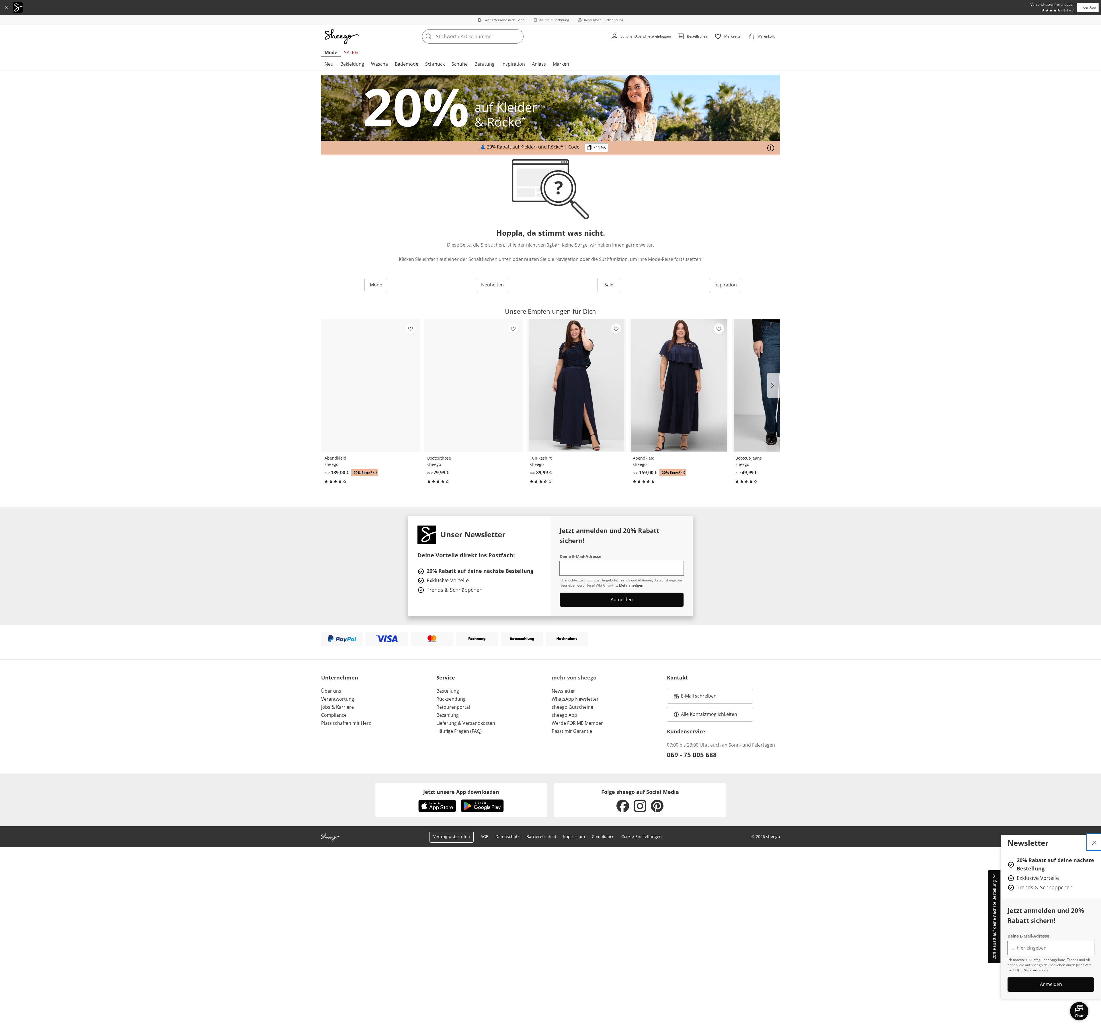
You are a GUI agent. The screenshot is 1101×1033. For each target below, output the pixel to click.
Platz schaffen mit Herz (346, 723)
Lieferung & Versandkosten (465, 723)
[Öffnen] (770, 148)
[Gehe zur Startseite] (342, 36)
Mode (331, 52)
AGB (485, 836)
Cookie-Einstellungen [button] (641, 836)
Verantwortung (337, 699)
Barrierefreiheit (541, 836)
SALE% (351, 52)
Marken (561, 64)
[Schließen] (6, 7)
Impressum (574, 836)
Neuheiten (492, 285)
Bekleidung (352, 64)
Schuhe (460, 64)
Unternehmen (339, 677)
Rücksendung (451, 699)
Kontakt (677, 677)
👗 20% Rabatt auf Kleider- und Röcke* (521, 147)
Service (445, 677)
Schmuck (435, 64)
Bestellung (447, 691)
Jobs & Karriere (337, 707)
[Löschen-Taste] (517, 36)
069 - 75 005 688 (692, 754)
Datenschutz (507, 836)
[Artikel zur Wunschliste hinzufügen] (410, 328)
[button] (773, 385)
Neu (329, 64)
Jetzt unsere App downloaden (461, 791)
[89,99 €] (576, 385)
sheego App (564, 715)
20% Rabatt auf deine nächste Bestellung (994, 920)
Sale (608, 285)
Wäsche (379, 64)
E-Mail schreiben (695, 697)
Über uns (331, 691)
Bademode (406, 64)
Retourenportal (453, 707)
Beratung (485, 64)
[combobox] (485, 36)
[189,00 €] (370, 385)
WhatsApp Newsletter (575, 699)
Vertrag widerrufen (451, 836)
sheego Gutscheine (572, 707)
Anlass (539, 64)
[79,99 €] (473, 385)
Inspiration (513, 64)
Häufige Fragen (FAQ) (459, 731)
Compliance (334, 715)
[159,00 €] (679, 385)
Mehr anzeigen (1036, 970)
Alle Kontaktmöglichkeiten (709, 714)
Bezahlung (447, 715)
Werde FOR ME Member (577, 723)
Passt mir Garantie (572, 731)
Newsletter (563, 691)
